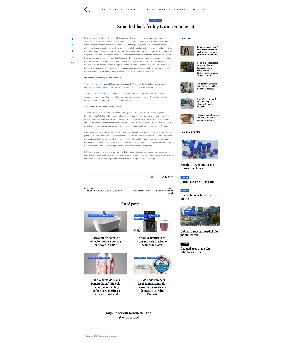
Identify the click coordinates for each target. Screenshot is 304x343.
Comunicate (149, 9)
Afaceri (104, 9)
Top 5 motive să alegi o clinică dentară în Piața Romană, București (207, 86)
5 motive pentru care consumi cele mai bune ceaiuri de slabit (152, 241)
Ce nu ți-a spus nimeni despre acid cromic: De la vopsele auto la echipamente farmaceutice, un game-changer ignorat (208, 69)
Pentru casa (107, 216)
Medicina (189, 144)
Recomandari (141, 219)
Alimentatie (140, 258)
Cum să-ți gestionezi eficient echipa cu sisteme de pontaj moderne (206, 103)
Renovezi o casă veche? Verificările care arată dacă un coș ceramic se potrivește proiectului (207, 51)
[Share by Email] (72, 62)
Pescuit (184, 191)
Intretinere (154, 216)
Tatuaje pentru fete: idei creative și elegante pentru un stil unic (208, 117)
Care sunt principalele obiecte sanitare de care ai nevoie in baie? (105, 241)
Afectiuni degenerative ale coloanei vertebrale (197, 166)
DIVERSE (184, 177)
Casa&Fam (131, 9)
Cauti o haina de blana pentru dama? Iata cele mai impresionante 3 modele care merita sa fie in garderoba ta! (105, 287)
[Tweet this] (72, 44)
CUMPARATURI (155, 20)
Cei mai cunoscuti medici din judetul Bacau (199, 233)
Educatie (163, 9)
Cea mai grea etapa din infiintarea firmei (195, 250)
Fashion (105, 258)
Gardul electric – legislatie (197, 181)
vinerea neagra (102, 84)
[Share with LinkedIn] (72, 50)
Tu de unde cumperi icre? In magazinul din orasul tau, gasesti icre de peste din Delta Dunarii (152, 287)
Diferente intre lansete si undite (196, 196)
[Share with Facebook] (72, 38)
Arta (117, 9)
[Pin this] (72, 56)
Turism (193, 9)
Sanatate (178, 9)
